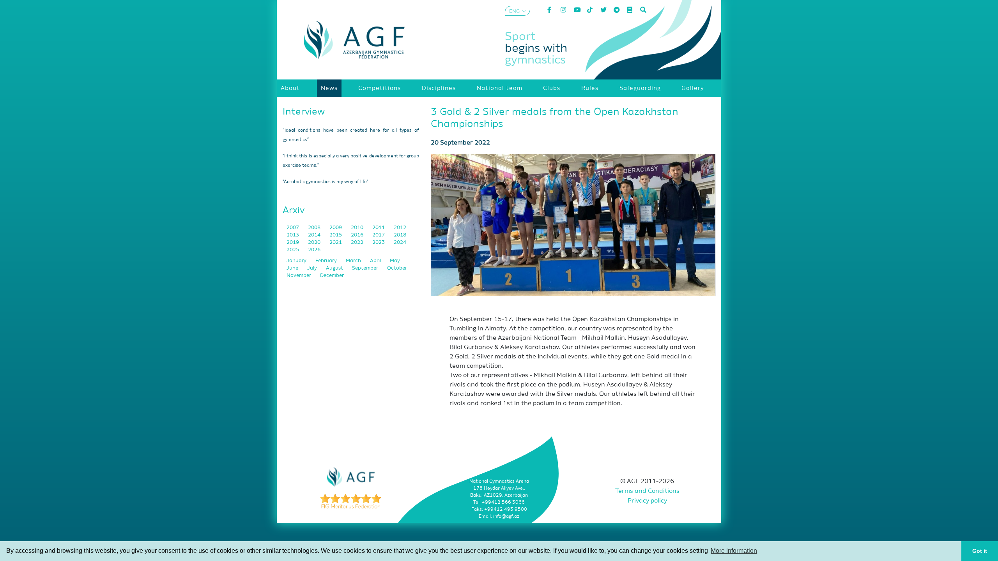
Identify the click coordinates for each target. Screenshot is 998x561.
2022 (358, 242)
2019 (293, 242)
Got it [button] (979, 551)
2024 (400, 242)
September (365, 268)
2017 (379, 235)
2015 (336, 235)
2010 (358, 227)
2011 (379, 227)
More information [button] (734, 550)
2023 (379, 242)
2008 (315, 227)
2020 (315, 242)
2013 (293, 235)
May (395, 260)
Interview (304, 111)
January (297, 260)
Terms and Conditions (647, 491)
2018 (400, 235)
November (299, 275)
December (332, 275)
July (312, 268)
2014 (315, 235)
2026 (314, 249)
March (354, 260)
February (326, 260)
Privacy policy (647, 501)
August (335, 268)
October (397, 268)
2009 (336, 227)
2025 (293, 249)
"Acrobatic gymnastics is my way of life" (325, 182)
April (376, 260)
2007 (293, 227)
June (293, 268)
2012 (400, 227)
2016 (358, 235)
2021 (336, 242)
